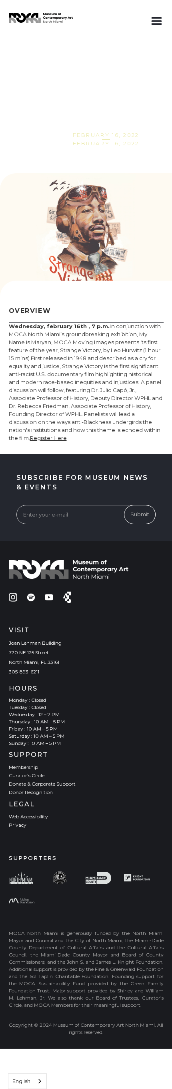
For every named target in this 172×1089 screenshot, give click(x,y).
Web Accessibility (28, 817)
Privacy (17, 825)
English (21, 1081)
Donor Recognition (31, 792)
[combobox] (27, 1081)
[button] (156, 19)
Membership (23, 767)
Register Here (48, 438)
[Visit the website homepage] (41, 18)
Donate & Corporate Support (42, 784)
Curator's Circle (26, 775)
